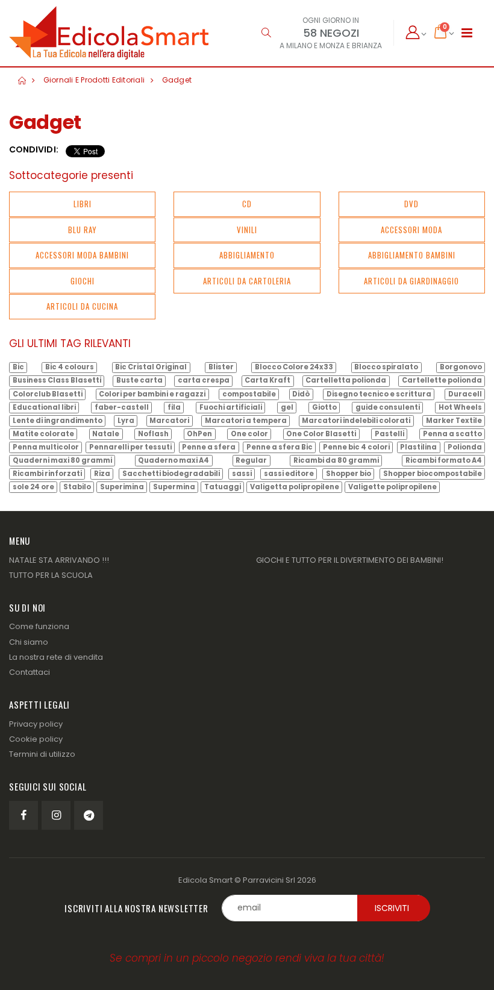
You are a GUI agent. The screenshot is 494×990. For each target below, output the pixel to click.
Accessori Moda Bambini (82, 255)
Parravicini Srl (269, 880)
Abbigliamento (247, 255)
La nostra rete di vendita (56, 657)
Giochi (82, 281)
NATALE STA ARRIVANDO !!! (59, 560)
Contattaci (29, 672)
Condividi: (33, 149)
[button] (266, 33)
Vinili (247, 230)
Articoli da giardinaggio (411, 281)
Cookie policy (36, 739)
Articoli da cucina (82, 306)
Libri (82, 204)
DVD (411, 204)
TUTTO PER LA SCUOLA (51, 575)
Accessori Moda (411, 230)
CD (247, 204)
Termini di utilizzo (42, 754)
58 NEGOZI (331, 32)
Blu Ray (82, 230)
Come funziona (39, 626)
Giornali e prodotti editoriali (94, 80)
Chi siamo (28, 642)
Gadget (177, 80)
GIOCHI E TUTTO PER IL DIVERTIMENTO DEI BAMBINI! (349, 560)
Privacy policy (36, 724)
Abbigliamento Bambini (411, 255)
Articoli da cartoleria (247, 281)
